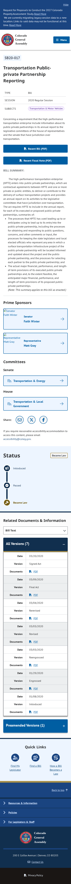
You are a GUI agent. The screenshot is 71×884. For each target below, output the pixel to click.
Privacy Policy (35, 875)
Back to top (58, 790)
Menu (63, 40)
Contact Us (37, 862)
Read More (40, 13)
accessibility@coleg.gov (17, 439)
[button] (35, 803)
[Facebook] (43, 420)
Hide (66, 4)
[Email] (20, 420)
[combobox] (35, 530)
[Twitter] (32, 420)
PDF (36, 571)
